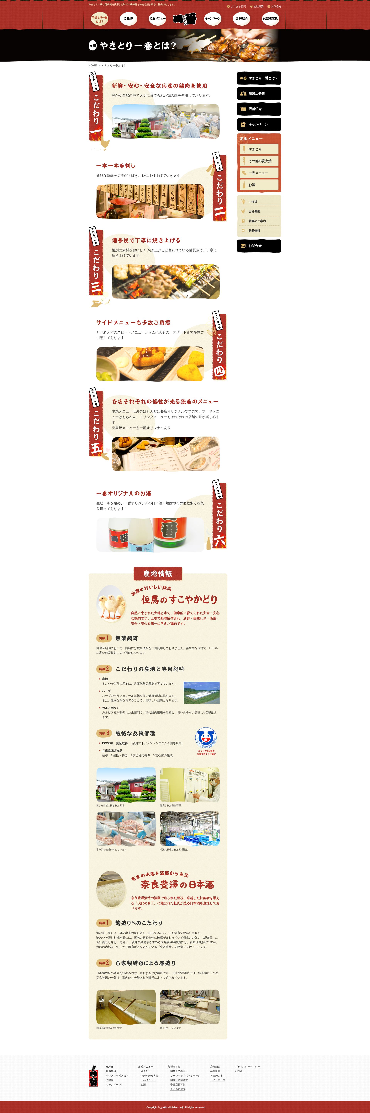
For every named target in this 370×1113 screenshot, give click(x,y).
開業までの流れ (179, 1071)
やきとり (255, 149)
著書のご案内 (257, 221)
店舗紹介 (241, 19)
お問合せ (276, 6)
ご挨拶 (129, 19)
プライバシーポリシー (247, 1066)
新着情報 (254, 230)
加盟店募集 (270, 19)
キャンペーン (212, 19)
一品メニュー (258, 173)
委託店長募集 (177, 1084)
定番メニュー (157, 19)
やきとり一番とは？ (100, 19)
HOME (93, 65)
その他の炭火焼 (260, 161)
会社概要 (259, 6)
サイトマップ (217, 1080)
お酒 (252, 185)
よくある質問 (238, 6)
